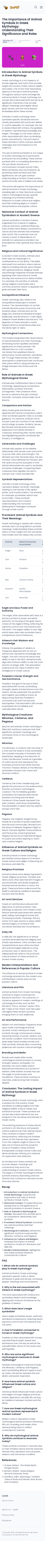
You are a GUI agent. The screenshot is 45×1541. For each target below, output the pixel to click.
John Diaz (38, 41)
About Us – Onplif (10, 1509)
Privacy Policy (8, 1515)
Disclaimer (7, 1520)
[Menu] (41, 7)
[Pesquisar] (36, 7)
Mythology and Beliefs (8, 41)
